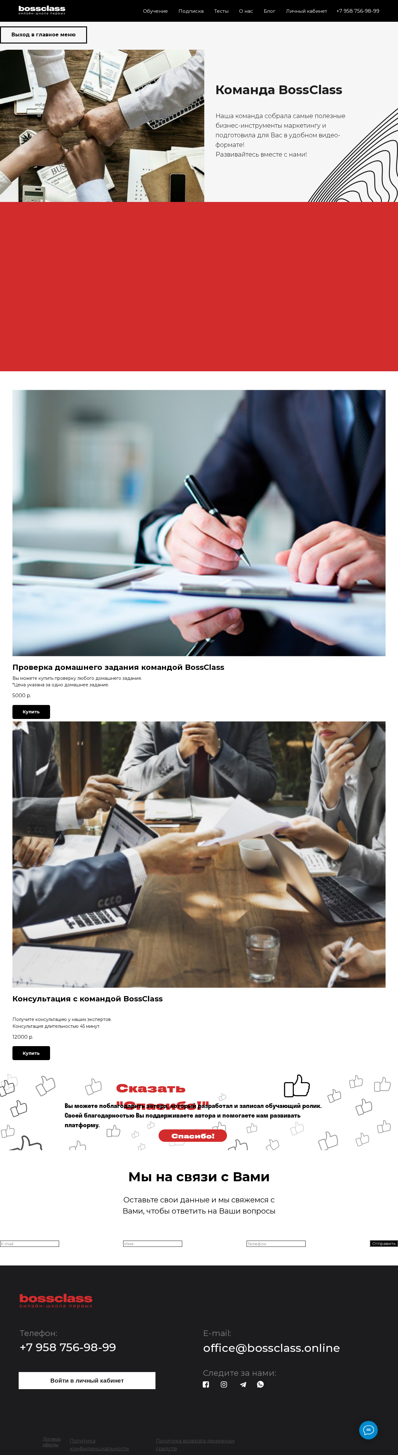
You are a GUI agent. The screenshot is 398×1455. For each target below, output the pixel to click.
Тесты (221, 11)
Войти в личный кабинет (87, 1380)
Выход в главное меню (44, 35)
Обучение (155, 11)
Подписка (191, 11)
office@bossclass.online (271, 1348)
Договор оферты (52, 1441)
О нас (246, 11)
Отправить (384, 1243)
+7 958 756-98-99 (357, 11)
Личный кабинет (306, 11)
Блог (269, 11)
